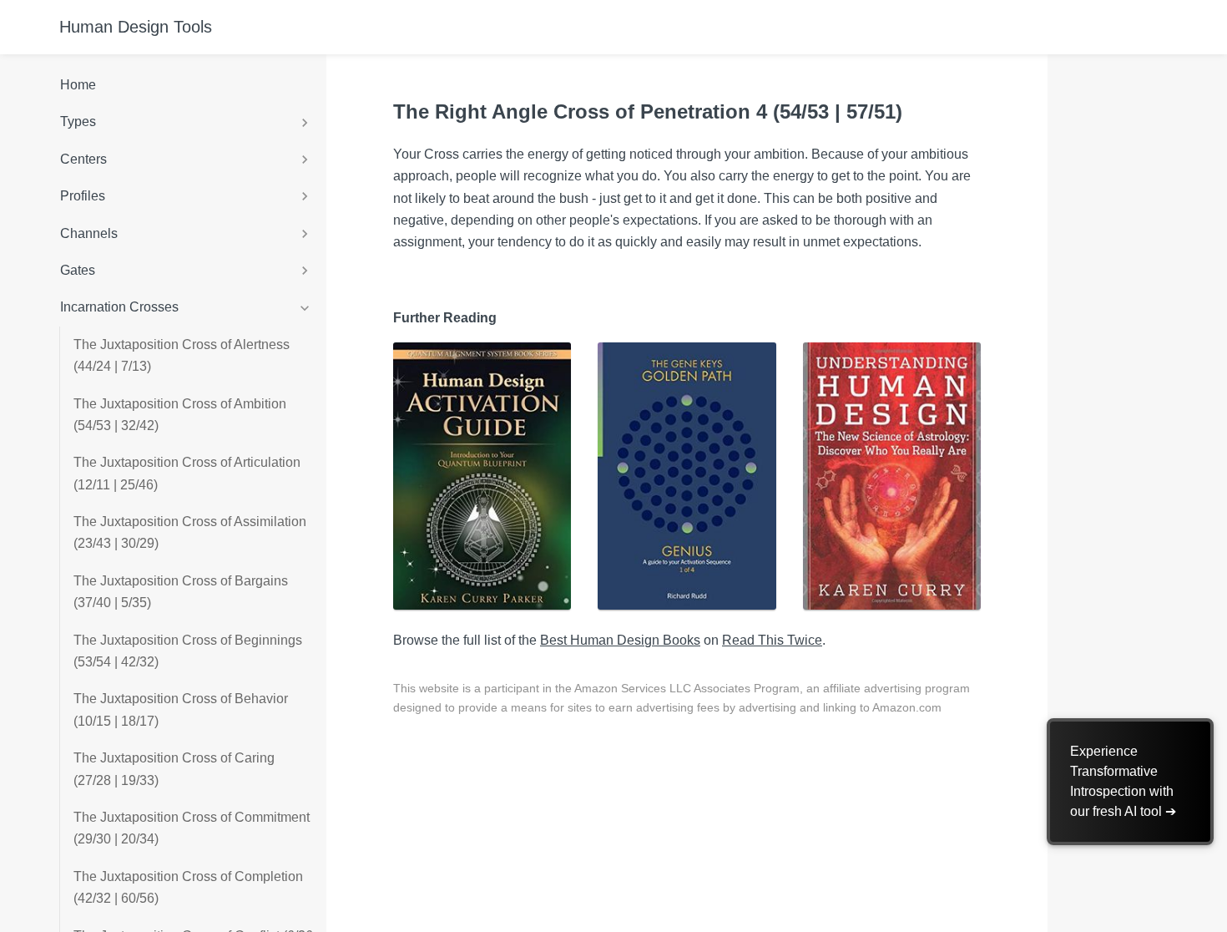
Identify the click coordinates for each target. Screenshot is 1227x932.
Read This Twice (772, 640)
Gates (77, 270)
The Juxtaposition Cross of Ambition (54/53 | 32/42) (179, 414)
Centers (83, 159)
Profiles (82, 196)
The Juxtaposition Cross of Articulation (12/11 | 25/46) (186, 473)
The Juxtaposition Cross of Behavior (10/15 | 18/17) (180, 709)
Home (78, 85)
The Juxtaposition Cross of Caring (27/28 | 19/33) (174, 769)
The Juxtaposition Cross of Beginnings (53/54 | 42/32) (187, 651)
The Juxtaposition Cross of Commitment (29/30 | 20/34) (191, 828)
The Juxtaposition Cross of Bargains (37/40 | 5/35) (180, 591)
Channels (89, 233)
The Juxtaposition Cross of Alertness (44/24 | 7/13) (181, 355)
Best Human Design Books (620, 640)
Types (78, 121)
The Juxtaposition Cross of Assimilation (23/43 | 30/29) (189, 532)
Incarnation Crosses (119, 307)
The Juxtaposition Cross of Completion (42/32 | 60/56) (188, 887)
